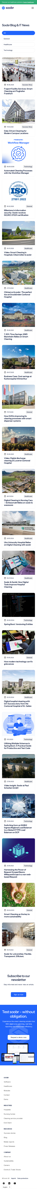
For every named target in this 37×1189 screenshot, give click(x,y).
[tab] (18, 33)
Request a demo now (18, 1037)
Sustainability (9, 1161)
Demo (6, 1099)
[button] (32, 8)
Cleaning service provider (13, 1118)
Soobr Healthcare (28, 2)
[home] (8, 8)
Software (7, 1082)
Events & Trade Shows (12, 1170)
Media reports (9, 1142)
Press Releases (9, 1146)
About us (7, 1157)
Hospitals (7, 1110)
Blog (5, 1137)
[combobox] (6, 1187)
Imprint (13, 1178)
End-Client (7, 1123)
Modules (7, 1091)
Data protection (22, 1178)
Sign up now (18, 995)
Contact (7, 1095)
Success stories (9, 1133)
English (5, 1187)
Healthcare (8, 1086)
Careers (7, 1165)
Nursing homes (9, 1114)
